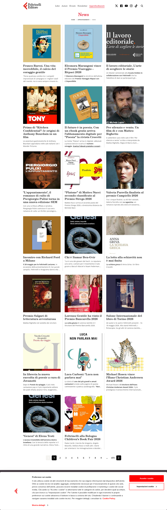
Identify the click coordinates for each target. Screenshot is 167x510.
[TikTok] (136, 6)
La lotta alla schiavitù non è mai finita (124, 259)
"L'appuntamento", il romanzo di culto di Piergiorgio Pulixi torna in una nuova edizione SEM (41, 197)
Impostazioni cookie (145, 486)
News (83, 14)
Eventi (72, 5)
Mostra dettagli (38, 505)
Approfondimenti (97, 5)
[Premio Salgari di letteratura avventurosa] (42, 293)
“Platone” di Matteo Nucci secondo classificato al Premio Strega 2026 (83, 195)
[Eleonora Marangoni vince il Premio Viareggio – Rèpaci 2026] (83, 43)
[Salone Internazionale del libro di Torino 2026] (125, 293)
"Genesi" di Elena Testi (38, 436)
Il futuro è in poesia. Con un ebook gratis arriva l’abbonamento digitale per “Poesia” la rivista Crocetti (83, 132)
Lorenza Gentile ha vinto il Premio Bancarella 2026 (83, 317)
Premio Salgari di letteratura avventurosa (39, 317)
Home (73, 20)
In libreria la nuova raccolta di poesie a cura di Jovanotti (41, 377)
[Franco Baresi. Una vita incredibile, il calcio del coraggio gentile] (42, 43)
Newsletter (82, 5)
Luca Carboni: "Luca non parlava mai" (82, 376)
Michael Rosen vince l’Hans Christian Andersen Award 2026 (124, 377)
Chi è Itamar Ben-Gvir (80, 257)
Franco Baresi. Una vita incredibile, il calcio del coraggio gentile (39, 69)
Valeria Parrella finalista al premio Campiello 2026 (125, 194)
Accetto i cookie (146, 478)
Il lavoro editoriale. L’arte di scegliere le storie (124, 67)
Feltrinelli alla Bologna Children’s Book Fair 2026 (82, 437)
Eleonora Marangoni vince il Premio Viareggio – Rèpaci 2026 (83, 69)
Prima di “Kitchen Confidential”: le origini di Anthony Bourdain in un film (41, 132)
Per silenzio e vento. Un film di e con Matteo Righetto (122, 130)
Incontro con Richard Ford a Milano (41, 259)
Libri (57, 5)
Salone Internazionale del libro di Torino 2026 (124, 317)
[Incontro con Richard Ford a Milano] (42, 235)
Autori (64, 5)
